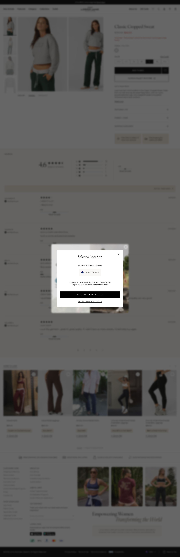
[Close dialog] (119, 255)
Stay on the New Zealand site (90, 301)
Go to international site (90, 295)
